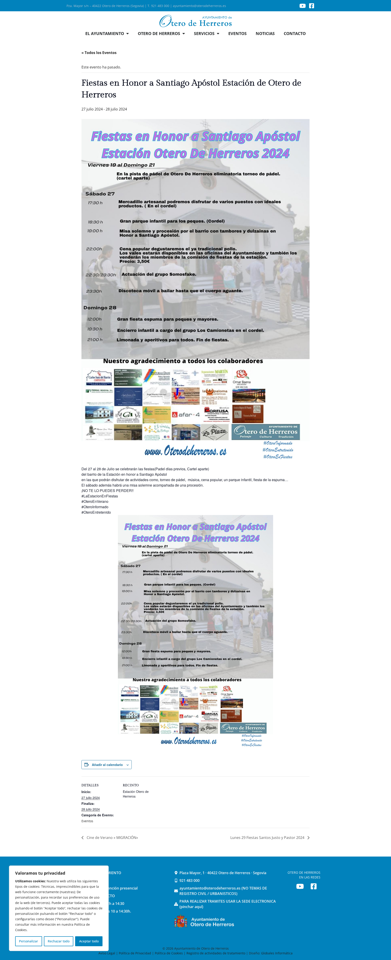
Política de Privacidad (135, 953)
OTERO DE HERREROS (159, 33)
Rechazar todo (58, 941)
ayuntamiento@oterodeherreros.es (199, 6)
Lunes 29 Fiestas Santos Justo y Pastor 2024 (267, 837)
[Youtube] (302, 5)
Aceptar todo (89, 941)
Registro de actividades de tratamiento (215, 953)
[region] (59, 908)
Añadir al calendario (107, 764)
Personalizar (28, 941)
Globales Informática (277, 953)
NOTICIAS (265, 33)
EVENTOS (237, 33)
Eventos (87, 821)
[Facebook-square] (311, 5)
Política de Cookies (169, 953)
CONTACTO (295, 33)
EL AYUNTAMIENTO (104, 33)
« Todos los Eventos (99, 52)
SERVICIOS (204, 33)
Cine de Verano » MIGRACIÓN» (112, 837)
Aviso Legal (107, 953)
